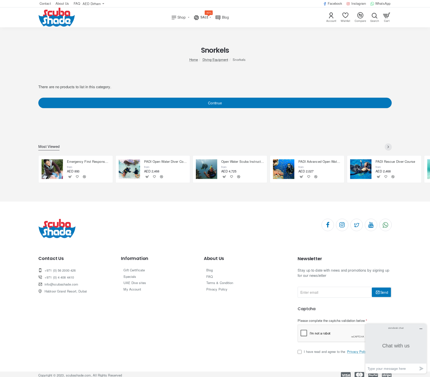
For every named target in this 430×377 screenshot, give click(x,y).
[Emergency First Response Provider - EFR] (52, 169)
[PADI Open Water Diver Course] (129, 169)
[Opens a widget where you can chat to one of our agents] (396, 348)
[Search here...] (374, 17)
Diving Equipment (215, 59)
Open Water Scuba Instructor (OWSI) (242, 162)
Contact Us (51, 258)
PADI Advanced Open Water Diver (319, 162)
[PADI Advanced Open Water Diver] (283, 169)
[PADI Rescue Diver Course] (361, 169)
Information (134, 258)
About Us (214, 258)
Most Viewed (48, 146)
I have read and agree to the (335, 351)
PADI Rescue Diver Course (395, 162)
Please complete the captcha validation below (331, 320)
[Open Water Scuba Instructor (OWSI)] (206, 169)
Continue (215, 102)
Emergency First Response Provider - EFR (88, 162)
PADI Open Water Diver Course (165, 162)
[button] (70, 176)
